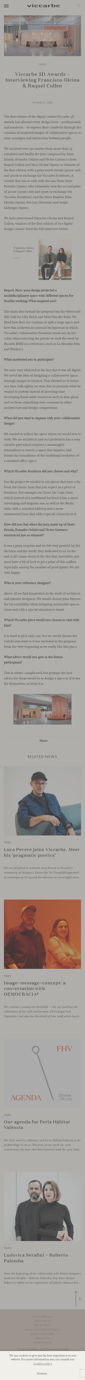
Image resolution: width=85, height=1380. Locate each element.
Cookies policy (42, 1363)
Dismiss (42, 1373)
